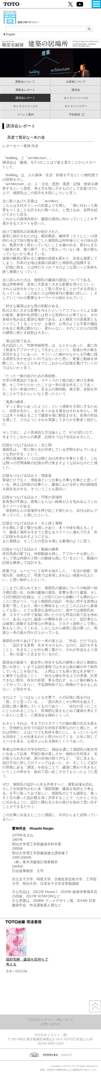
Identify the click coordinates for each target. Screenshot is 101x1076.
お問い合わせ (50, 1024)
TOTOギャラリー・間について (50, 1020)
